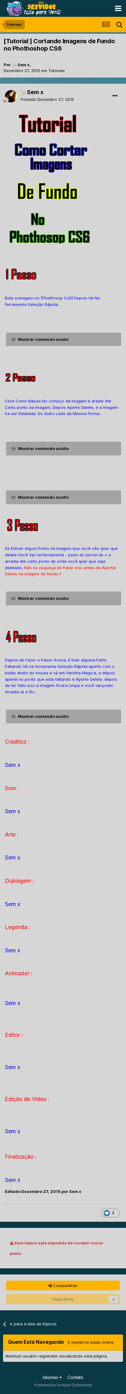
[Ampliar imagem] (51, 123)
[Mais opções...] (115, 96)
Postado (47, 99)
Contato (75, 1377)
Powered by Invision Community (63, 1385)
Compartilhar (65, 1285)
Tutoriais (56, 70)
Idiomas (51, 1377)
